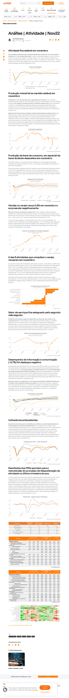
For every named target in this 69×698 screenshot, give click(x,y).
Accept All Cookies (45, 687)
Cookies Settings (44, 692)
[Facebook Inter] (50, 39)
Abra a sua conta (48, 3)
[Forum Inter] (4, 686)
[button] (5, 690)
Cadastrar (48, 676)
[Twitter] (58, 39)
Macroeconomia (12, 20)
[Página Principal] (7, 3)
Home (4, 20)
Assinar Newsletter (61, 3)
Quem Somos (54, 683)
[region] (31, 689)
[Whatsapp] (53, 39)
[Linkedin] (56, 39)
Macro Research (22, 20)
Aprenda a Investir (55, 685)
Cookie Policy (35, 690)
